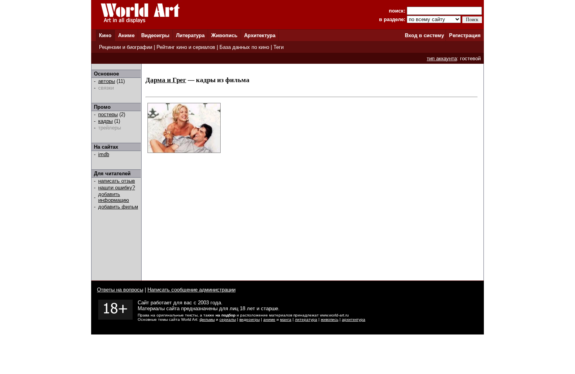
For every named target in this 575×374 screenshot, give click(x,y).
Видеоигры (155, 35)
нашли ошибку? (116, 188)
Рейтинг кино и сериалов (185, 47)
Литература (190, 35)
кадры (105, 121)
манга (285, 319)
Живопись (224, 35)
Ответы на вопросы (120, 290)
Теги (278, 47)
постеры (108, 114)
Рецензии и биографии (125, 47)
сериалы (227, 319)
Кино (105, 35)
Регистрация (465, 35)
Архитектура (259, 35)
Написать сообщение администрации (191, 290)
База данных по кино (244, 47)
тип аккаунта (442, 58)
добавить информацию (113, 197)
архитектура (353, 319)
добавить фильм (118, 207)
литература (306, 319)
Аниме (126, 35)
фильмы (207, 319)
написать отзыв (116, 181)
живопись (329, 319)
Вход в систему (424, 35)
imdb (103, 154)
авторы (106, 81)
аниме (269, 319)
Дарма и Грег (166, 80)
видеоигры (249, 319)
